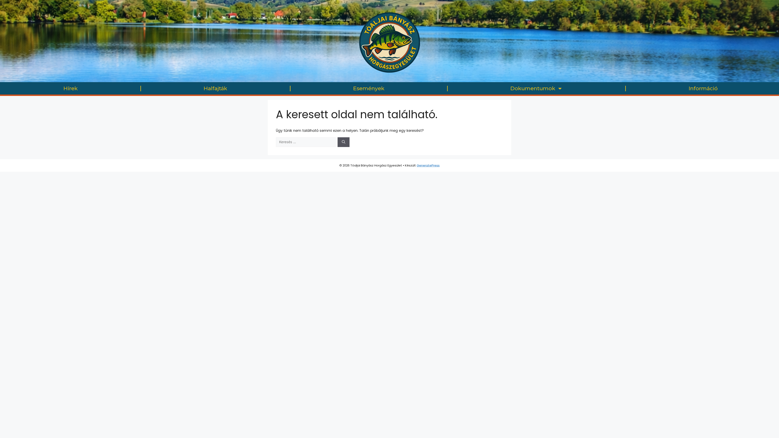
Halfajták (215, 88)
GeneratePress (428, 165)
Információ (703, 88)
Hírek (70, 88)
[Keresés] (344, 142)
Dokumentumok (532, 88)
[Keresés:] (307, 142)
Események (368, 88)
